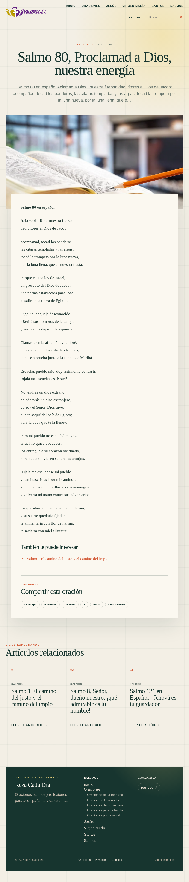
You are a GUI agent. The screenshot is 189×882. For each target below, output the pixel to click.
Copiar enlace (116, 604)
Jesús (111, 6)
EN (139, 17)
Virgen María (134, 6)
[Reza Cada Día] (26, 12)
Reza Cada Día (32, 785)
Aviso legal (85, 860)
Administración (164, 860)
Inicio (71, 6)
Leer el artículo (29, 725)
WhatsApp (30, 604)
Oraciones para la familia (105, 810)
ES (130, 17)
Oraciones (91, 6)
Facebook (50, 604)
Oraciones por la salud (103, 815)
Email (96, 604)
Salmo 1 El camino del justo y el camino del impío (68, 559)
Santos (158, 6)
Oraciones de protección (105, 805)
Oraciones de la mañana (105, 795)
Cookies (117, 860)
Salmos (176, 6)
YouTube (148, 787)
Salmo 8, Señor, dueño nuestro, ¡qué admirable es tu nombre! (93, 701)
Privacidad (101, 860)
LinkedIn (70, 604)
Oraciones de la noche (103, 800)
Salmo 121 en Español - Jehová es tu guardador (153, 697)
